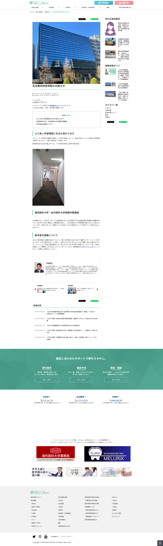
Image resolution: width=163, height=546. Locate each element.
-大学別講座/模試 (62, 497)
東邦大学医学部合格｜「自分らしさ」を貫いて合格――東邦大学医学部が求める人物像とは (123, 55)
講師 (108, 7)
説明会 (107, 117)
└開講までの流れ (36, 523)
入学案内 (67, 7)
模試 (106, 115)
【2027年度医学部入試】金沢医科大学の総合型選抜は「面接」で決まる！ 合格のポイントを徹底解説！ (72, 313)
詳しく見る (47, 379)
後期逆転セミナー (56, 105)
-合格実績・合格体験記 (64, 513)
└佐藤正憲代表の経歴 (91, 500)
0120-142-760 (48, 400)
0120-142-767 (117, 400)
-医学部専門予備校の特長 (92, 497)
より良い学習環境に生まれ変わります (50, 119)
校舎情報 (51, 7)
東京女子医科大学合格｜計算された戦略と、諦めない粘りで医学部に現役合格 (123, 26)
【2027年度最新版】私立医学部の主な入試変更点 (63, 325)
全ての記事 (39, 12)
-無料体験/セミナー (36, 497)
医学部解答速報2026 (125, 7)
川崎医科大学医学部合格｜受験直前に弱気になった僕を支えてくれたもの (123, 42)
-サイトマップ (115, 516)
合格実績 (108, 110)
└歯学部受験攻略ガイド (92, 513)
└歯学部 (60, 510)
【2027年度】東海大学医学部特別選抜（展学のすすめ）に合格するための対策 (72, 320)
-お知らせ (114, 497)
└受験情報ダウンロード (92, 516)
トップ (32, 12)
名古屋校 (36, 95)
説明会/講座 (34, 7)
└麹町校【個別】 (36, 507)
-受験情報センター (90, 507)
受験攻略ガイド (110, 112)
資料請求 (104, 3)
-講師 (59, 523)
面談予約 (125, 3)
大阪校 (115, 396)
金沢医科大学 (47, 95)
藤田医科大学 (55, 95)
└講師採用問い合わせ (64, 526)
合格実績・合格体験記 (88, 7)
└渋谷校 (33, 503)
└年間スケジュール (36, 526)
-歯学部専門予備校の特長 (92, 503)
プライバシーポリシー (66, 536)
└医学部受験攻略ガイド (92, 510)
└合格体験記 (61, 520)
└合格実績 (61, 516)
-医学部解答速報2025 (91, 520)
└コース (33, 520)
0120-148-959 (82, 400)
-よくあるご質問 (116, 513)
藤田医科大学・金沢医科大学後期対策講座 (52, 121)
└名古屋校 (34, 510)
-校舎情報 (33, 500)
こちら (91, 247)
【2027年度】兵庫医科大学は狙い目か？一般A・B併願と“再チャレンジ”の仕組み (72, 338)
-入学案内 (33, 516)
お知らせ (47, 12)
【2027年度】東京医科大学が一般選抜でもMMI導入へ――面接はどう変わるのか (72, 331)
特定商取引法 (55, 536)
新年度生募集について (45, 124)
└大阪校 (33, 513)
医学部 (41, 95)
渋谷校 (46, 396)
